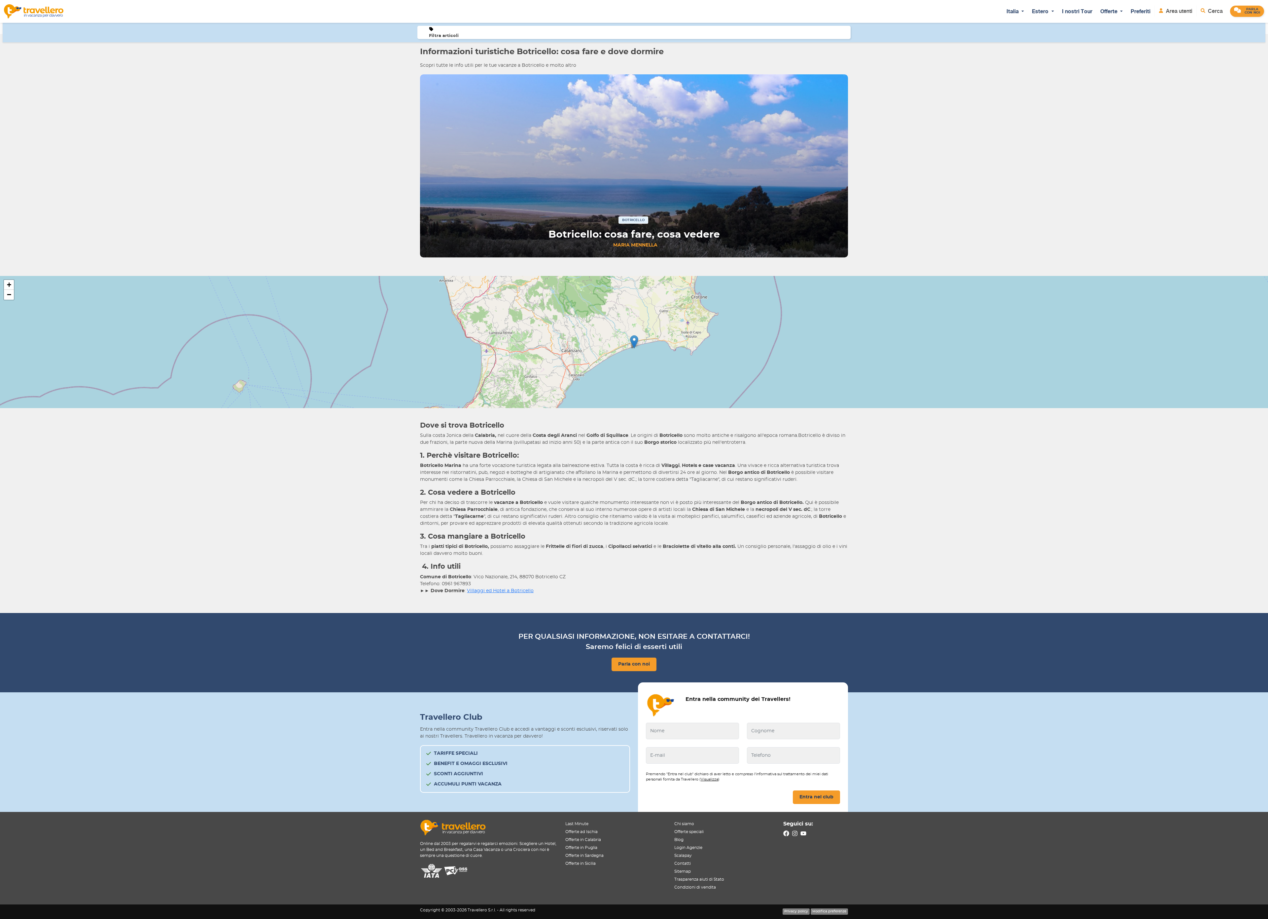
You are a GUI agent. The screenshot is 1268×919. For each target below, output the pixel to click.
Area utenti (1178, 11)
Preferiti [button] (1140, 11)
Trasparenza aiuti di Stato (699, 879)
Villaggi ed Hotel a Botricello (500, 591)
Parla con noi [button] (634, 664)
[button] (1247, 11)
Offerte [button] (1109, 11)
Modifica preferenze (829, 911)
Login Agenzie (688, 848)
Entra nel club (816, 797)
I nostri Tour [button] (1077, 11)
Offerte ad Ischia (581, 832)
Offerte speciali (689, 832)
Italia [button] (1013, 11)
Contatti (682, 863)
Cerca (1215, 11)
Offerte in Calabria (583, 840)
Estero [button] (1041, 11)
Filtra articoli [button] (444, 36)
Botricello (633, 220)
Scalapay (683, 856)
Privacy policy (796, 911)
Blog (679, 840)
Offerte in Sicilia (580, 863)
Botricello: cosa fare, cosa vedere (634, 235)
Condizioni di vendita (695, 887)
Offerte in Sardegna (584, 856)
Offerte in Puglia (581, 848)
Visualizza (709, 779)
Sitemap (682, 871)
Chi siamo (684, 824)
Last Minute (576, 824)
